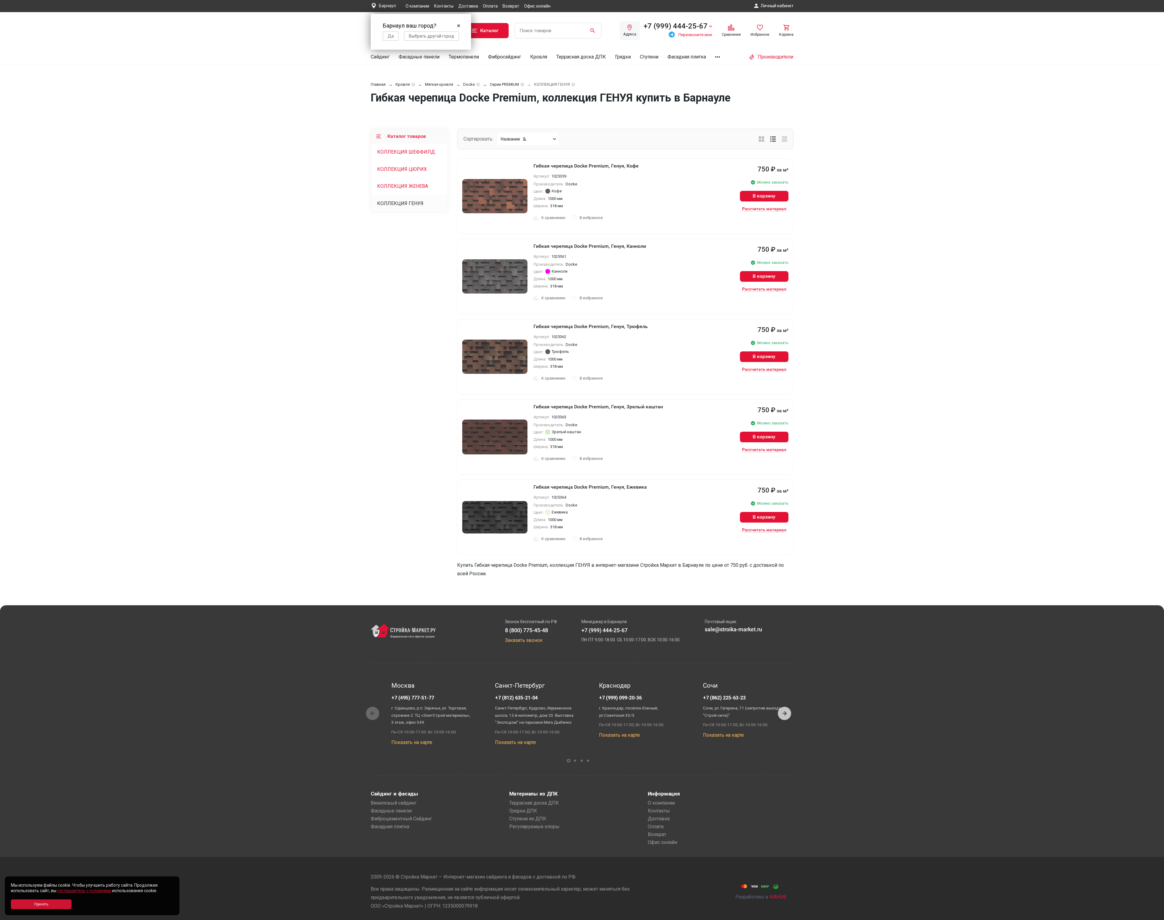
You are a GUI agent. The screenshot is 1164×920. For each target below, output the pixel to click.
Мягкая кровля (439, 84)
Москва (403, 685)
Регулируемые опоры (534, 826)
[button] (784, 713)
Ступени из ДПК (527, 819)
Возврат (511, 6)
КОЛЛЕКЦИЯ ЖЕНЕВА (402, 186)
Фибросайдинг (504, 57)
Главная (378, 84)
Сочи (710, 685)
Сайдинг (380, 57)
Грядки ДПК (523, 811)
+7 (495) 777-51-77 (412, 698)
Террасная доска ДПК (581, 57)
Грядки (623, 57)
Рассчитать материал (764, 208)
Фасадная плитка (686, 57)
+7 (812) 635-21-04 (516, 698)
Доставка (468, 6)
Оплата (490, 6)
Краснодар (614, 685)
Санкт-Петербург (520, 685)
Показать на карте (411, 742)
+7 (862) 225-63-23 (724, 698)
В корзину (764, 196)
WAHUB (778, 897)
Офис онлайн (537, 6)
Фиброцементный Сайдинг (401, 819)
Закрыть (1152, 915)
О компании (417, 6)
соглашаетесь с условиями (84, 890)
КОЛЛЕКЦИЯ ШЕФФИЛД (406, 152)
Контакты (443, 6)
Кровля (538, 57)
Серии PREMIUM (504, 84)
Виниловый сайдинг (393, 803)
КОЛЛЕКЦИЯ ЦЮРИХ (402, 169)
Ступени (649, 57)
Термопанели (464, 57)
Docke (469, 84)
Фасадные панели (419, 57)
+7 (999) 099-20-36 (620, 698)
